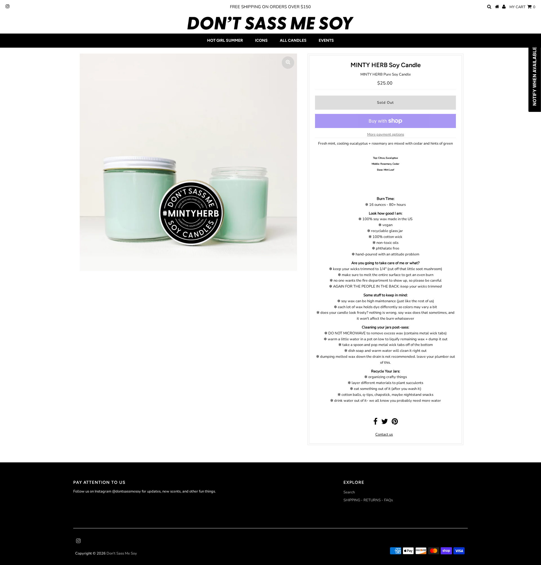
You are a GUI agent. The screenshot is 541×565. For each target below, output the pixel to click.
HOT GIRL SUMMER (225, 40)
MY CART (522, 7)
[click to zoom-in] (288, 62)
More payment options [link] (385, 134)
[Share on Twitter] (384, 422)
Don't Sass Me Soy (122, 553)
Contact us (384, 434)
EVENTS (326, 40)
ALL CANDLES (293, 40)
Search (349, 492)
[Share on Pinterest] (395, 422)
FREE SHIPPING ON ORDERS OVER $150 (270, 7)
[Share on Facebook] (375, 422)
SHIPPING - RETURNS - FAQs (368, 500)
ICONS (261, 40)
